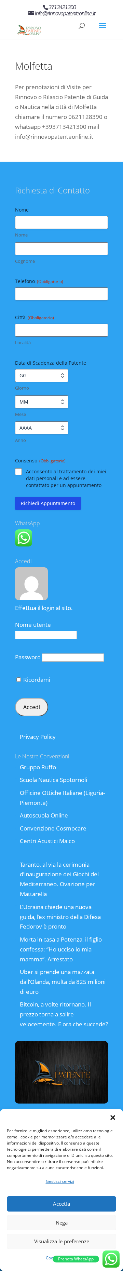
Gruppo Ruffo (38, 767)
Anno (20, 440)
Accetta (61, 1203)
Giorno (22, 388)
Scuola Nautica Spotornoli (53, 780)
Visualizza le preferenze (61, 1241)
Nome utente (33, 624)
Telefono (39, 281)
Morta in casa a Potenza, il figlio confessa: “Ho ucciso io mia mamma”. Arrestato (61, 949)
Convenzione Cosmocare (53, 828)
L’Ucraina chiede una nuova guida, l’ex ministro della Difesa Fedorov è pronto (60, 917)
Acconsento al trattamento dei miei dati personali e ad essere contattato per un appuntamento (66, 478)
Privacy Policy (38, 737)
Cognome (25, 261)
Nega (62, 1222)
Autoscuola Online (44, 815)
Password (28, 657)
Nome (21, 235)
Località (23, 342)
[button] (112, 1117)
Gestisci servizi (60, 1181)
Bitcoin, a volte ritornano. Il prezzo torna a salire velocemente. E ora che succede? (64, 1014)
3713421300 (62, 7)
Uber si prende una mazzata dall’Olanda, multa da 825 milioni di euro (63, 982)
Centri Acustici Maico (47, 841)
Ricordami (36, 680)
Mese (20, 414)
